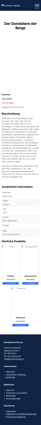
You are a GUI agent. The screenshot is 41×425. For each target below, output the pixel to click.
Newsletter (11, 396)
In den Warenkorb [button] (10, 283)
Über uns (10, 390)
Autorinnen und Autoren (16, 393)
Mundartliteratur (17, 107)
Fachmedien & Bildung (16, 375)
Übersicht (10, 372)
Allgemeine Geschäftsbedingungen (21, 414)
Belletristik (10, 377)
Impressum (11, 411)
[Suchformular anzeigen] (30, 5)
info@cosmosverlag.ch (14, 359)
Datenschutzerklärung (15, 417)
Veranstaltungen (13, 398)
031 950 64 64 (14, 356)
